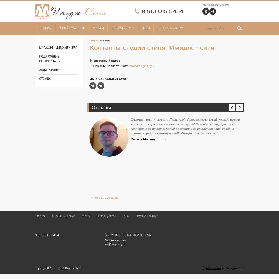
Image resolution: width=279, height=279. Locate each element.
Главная (93, 40)
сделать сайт (212, 268)
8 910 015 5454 (162, 11)
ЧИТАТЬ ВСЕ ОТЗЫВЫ (104, 197)
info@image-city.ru (142, 66)
